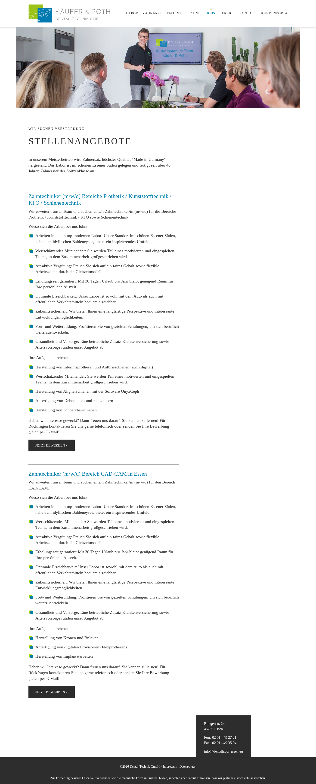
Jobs (211, 13)
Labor (132, 13)
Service (227, 13)
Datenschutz (187, 766)
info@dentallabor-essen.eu (223, 751)
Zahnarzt (152, 13)
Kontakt (248, 13)
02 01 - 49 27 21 (220, 737)
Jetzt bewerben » (51, 445)
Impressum (170, 766)
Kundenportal (275, 13)
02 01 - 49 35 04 (220, 743)
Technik (194, 13)
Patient (174, 13)
